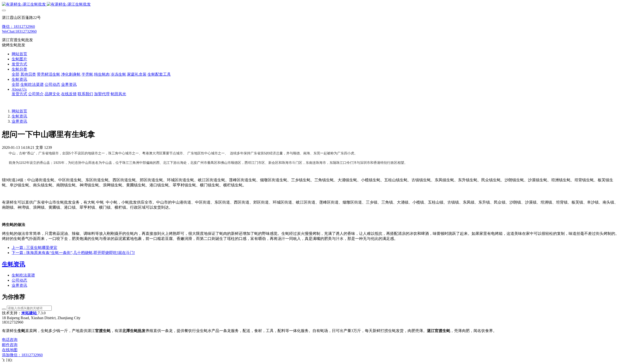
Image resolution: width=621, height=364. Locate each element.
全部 (15, 74)
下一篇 (73, 253)
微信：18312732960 (18, 26)
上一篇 (34, 247)
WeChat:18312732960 (19, 31)
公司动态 (19, 280)
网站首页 (19, 54)
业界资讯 (19, 121)
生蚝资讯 (19, 116)
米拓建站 (29, 313)
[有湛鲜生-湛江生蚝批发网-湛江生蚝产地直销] (310, 4)
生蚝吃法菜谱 (23, 275)
